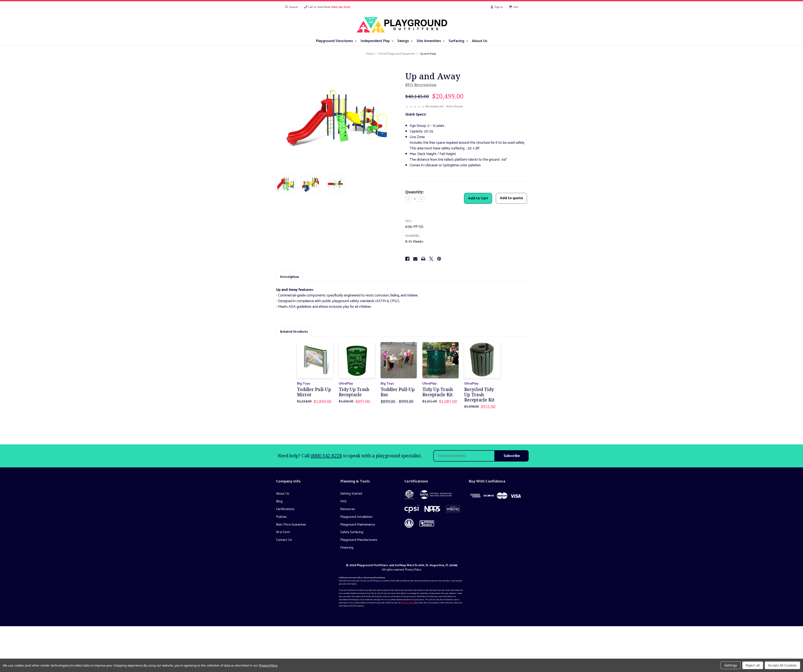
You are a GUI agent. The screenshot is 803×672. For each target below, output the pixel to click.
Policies (281, 517)
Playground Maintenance (357, 524)
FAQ (343, 501)
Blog (279, 501)
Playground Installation (356, 517)
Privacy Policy (413, 569)
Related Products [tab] (294, 331)
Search (293, 7)
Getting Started (351, 493)
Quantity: (414, 191)
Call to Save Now (328, 7)
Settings (730, 665)
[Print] (423, 259)
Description (289, 276)
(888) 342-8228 (326, 456)
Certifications (285, 509)
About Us (282, 493)
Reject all (753, 665)
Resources (347, 509)
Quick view (315, 360)
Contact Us (284, 540)
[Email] (415, 259)
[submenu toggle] (356, 40)
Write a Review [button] (454, 107)
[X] (431, 259)
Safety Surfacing (351, 532)
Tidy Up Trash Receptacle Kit (437, 392)
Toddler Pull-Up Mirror (314, 392)
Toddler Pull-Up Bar (398, 392)
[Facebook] (407, 259)
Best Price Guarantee (291, 524)
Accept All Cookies (782, 665)
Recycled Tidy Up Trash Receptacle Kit (479, 395)
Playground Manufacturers (358, 540)
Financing (346, 547)
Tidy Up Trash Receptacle (354, 392)
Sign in (498, 7)
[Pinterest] (439, 259)
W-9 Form (283, 532)
